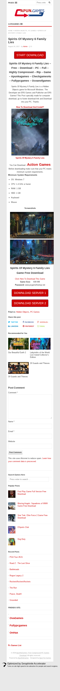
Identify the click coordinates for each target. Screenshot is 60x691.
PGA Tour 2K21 (16, 557)
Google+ (44, 322)
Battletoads (14, 569)
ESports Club (23, 527)
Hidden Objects (20, 30)
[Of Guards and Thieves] (18, 368)
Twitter (14, 322)
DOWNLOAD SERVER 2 (30, 303)
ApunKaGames (23, 658)
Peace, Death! (16, 594)
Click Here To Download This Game (30, 279)
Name (11, 421)
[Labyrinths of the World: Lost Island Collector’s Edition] (40, 344)
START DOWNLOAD (30, 55)
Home (10, 30)
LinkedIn (14, 326)
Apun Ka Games (45, 658)
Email (42, 326)
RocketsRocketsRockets (20, 581)
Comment (13, 392)
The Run (13, 588)
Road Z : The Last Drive (20, 563)
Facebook (29, 322)
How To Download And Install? (30, 107)
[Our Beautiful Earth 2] (18, 344)
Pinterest (29, 326)
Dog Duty (21, 539)
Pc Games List (14, 645)
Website (11, 441)
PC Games (32, 30)
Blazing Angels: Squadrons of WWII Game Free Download (33, 504)
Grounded (14, 600)
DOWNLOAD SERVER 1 (30, 293)
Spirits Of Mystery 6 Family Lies (30, 158)
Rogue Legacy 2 (16, 575)
